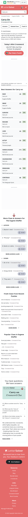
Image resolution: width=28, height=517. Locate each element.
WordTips (14, 485)
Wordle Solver (14, 476)
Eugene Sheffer (16, 16)
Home (14, 470)
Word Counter (14, 496)
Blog (14, 473)
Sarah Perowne (7, 31)
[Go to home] (14, 451)
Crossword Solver (5, 16)
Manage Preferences (7, 508)
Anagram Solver (14, 488)
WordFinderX (14, 491)
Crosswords (14, 478)
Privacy (14, 503)
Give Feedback (15, 462)
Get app (24, 2)
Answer (23, 232)
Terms (14, 506)
